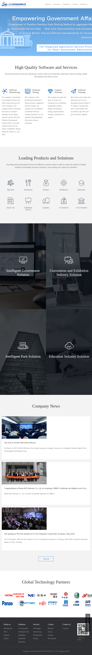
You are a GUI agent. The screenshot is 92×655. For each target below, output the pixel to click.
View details (23, 308)
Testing (35, 638)
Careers (75, 4)
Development (37, 635)
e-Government (23, 628)
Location (66, 628)
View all (46, 559)
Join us (50, 632)
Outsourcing (37, 632)
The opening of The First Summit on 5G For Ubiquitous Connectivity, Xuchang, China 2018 (39, 534)
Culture (6, 638)
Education (21, 642)
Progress (6, 635)
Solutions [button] (66, 4)
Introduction (8, 628)
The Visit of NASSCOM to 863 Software (20, 443)
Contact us (83, 4)
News (5, 632)
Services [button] (56, 4)
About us (48, 4)
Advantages (37, 628)
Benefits (50, 628)
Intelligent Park (23, 632)
